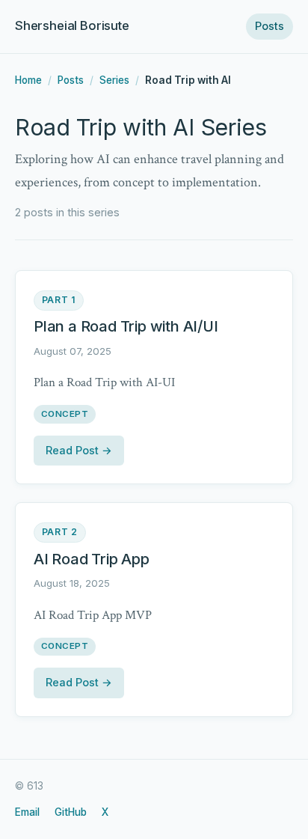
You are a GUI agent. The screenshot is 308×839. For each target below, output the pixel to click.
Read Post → (79, 450)
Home (28, 80)
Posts (269, 25)
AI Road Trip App (92, 559)
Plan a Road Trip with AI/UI (126, 326)
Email (27, 812)
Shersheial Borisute (72, 25)
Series (114, 80)
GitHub (71, 812)
